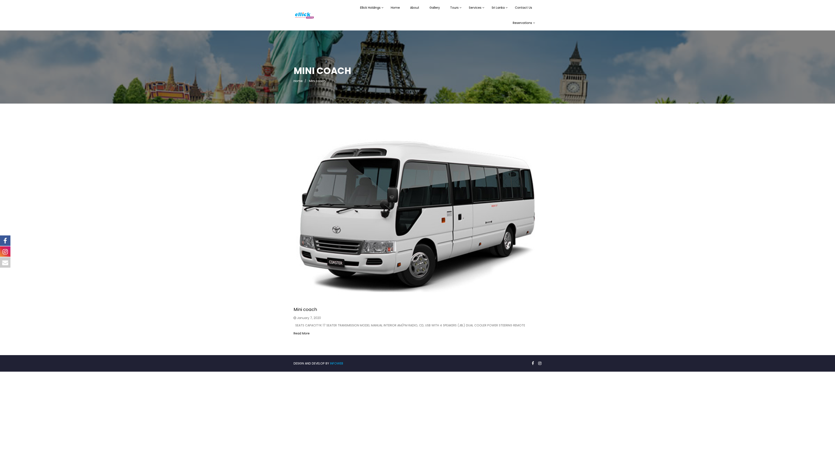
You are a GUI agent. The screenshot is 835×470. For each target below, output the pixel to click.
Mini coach (305, 309)
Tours (454, 7)
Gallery (434, 7)
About (414, 7)
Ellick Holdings (370, 7)
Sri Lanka (498, 7)
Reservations (522, 23)
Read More (302, 333)
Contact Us (523, 7)
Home (395, 7)
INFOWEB (336, 363)
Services (475, 7)
